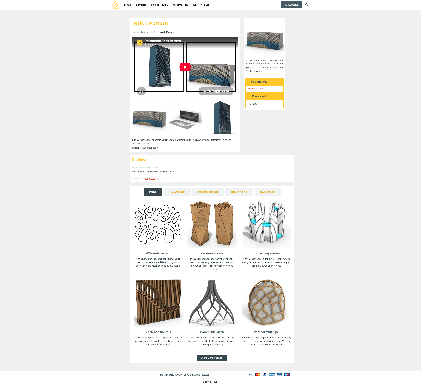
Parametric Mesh (212, 332)
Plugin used (259, 96)
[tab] (153, 192)
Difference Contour (158, 332)
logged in (150, 178)
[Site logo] (115, 4)
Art (154, 32)
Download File (255, 88)
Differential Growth (158, 253)
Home (135, 32)
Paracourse (291, 5)
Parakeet (253, 104)
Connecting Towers (266, 253)
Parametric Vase (212, 253)
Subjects (145, 32)
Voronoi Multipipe (266, 332)
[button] (264, 95)
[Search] (307, 5)
